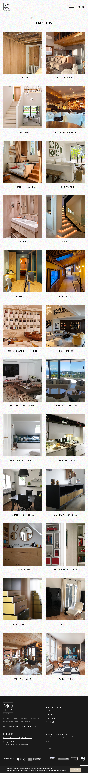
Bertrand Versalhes (23, 187)
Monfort (22, 77)
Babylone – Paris (23, 624)
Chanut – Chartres (23, 515)
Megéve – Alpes (22, 679)
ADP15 (65, 241)
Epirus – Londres (65, 460)
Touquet (65, 624)
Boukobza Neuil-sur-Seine (23, 351)
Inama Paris (23, 296)
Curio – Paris (65, 679)
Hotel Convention (65, 132)
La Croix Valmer (65, 187)
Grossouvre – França (22, 460)
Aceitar (75, 770)
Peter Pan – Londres (65, 569)
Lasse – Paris (23, 569)
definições (63, 770)
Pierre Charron (65, 351)
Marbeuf (23, 241)
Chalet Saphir (65, 77)
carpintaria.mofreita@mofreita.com (17, 738)
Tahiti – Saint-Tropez (65, 405)
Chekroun (65, 296)
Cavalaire (22, 132)
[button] (71, 6)
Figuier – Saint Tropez (23, 405)
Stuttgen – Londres (65, 515)
